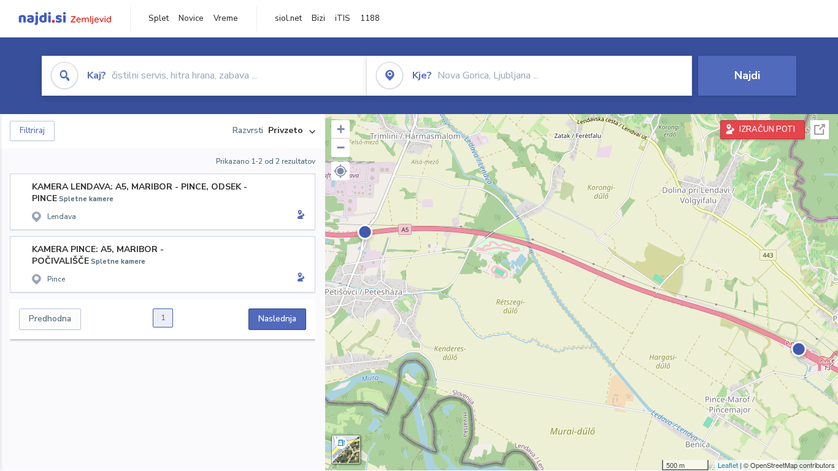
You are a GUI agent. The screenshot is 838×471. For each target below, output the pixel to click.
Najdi (747, 75)
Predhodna (50, 318)
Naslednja (277, 318)
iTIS (342, 18)
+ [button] (341, 129)
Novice (191, 18)
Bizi (318, 18)
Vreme (225, 18)
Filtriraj (32, 130)
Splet (158, 18)
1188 (370, 18)
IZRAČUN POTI (767, 129)
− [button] (341, 147)
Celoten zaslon (819, 129)
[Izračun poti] (299, 216)
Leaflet (728, 465)
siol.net (288, 18)
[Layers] (346, 449)
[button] (340, 171)
